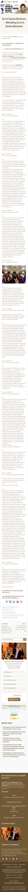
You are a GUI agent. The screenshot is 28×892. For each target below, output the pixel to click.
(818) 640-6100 (14, 811)
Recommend (12, 887)
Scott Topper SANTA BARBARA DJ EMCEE (13, 36)
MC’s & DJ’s (14, 875)
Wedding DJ (21, 615)
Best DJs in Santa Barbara (9, 607)
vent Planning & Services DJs (9, 615)
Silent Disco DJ (22, 864)
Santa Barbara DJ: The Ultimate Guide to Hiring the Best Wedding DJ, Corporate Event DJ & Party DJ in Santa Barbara (14, 754)
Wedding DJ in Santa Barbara (9, 617)
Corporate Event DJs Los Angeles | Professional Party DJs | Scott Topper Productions (12, 740)
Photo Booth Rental (17, 877)
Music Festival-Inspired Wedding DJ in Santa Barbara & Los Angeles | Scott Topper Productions (14, 733)
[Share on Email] (21, 602)
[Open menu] (25, 2)
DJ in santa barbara (7, 609)
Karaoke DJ (15, 864)
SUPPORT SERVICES (6, 864)
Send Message (14, 699)
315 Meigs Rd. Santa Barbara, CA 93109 (14, 797)
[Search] (24, 639)
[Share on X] (10, 602)
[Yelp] (20, 858)
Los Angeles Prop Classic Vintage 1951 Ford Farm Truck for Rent (20, 627)
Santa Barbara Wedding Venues (14, 883)
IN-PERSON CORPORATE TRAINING (14, 867)
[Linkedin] (16, 858)
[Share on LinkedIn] (14, 602)
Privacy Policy (18, 887)
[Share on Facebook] (6, 602)
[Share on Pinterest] (17, 602)
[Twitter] (9, 858)
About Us (8, 875)
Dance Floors (9, 877)
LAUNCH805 (22, 889)
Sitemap (13, 889)
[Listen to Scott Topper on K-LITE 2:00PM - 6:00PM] (14, 9)
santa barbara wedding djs (9, 612)
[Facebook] (3, 858)
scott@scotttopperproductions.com (14, 817)
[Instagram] (6, 858)
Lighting (20, 875)
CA (17, 607)
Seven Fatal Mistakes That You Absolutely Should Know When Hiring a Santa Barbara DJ (7, 628)
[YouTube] (13, 858)
